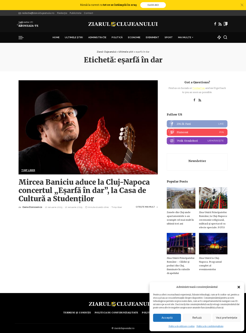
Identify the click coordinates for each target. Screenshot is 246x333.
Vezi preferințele (226, 317)
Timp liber (28, 170)
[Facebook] (215, 23)
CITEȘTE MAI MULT (145, 207)
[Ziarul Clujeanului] (123, 23)
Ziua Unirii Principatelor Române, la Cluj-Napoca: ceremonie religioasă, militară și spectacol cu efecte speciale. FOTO (213, 220)
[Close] (242, 5)
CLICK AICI (153, 5)
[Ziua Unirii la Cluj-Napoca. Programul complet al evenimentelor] (213, 243)
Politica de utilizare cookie (182, 326)
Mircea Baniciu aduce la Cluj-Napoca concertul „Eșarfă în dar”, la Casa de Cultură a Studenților (84, 190)
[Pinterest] (197, 132)
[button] (239, 287)
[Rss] (220, 23)
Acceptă (167, 317)
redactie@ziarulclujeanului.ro (38, 13)
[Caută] (225, 37)
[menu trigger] (23, 37)
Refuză (197, 317)
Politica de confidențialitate (209, 326)
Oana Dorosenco (32, 207)
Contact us (199, 88)
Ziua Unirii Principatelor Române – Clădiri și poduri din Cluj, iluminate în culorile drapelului (181, 265)
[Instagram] (197, 140)
